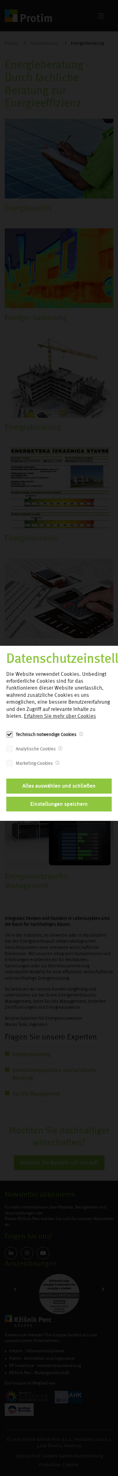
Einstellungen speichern (59, 804)
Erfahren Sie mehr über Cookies (60, 716)
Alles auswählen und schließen (59, 786)
